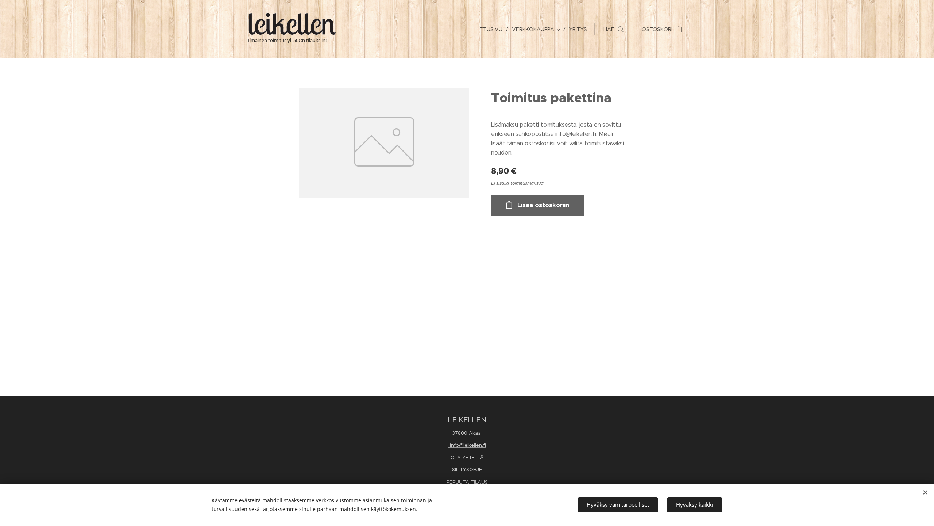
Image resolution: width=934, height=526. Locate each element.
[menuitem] (493, 29)
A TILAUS (477, 482)
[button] (613, 29)
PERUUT (456, 482)
